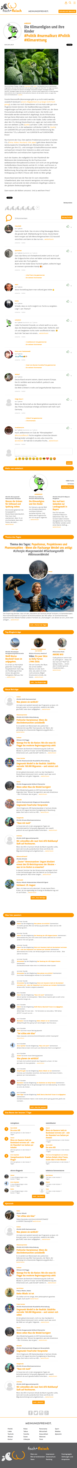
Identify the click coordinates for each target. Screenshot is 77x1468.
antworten (17, 243)
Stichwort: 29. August (26, 885)
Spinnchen (18, 250)
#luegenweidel (34, 551)
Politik (10, 1429)
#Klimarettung (35, 40)
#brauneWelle (44, 802)
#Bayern (67, 497)
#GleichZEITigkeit (42, 882)
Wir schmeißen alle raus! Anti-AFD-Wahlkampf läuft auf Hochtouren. (37, 842)
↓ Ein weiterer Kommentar (33, 278)
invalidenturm (19, 427)
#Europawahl (15, 497)
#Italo (62, 652)
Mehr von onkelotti (14, 468)
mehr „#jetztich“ (38, 1402)
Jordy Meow (27, 86)
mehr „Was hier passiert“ (38, 1107)
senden (69, 463)
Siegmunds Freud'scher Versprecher (32, 804)
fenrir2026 (13, 1128)
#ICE (23, 717)
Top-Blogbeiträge (13, 632)
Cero (47, 1189)
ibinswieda (20, 961)
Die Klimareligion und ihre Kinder (36, 502)
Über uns (33, 1454)
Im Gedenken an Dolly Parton (46, 1083)
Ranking (49, 1459)
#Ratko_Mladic (26, 1291)
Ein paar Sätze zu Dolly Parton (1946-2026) (38, 659)
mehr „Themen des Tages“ (38, 625)
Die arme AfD (15, 1130)
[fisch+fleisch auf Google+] (46, 1413)
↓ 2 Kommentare (30, 421)
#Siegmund (36, 802)
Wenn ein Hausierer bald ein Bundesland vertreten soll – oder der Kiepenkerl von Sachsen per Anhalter (22, 1144)
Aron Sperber (21, 1046)
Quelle (20, 94)
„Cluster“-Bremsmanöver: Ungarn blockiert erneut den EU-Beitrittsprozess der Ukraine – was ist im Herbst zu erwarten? (36, 864)
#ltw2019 (61, 497)
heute (35, 86)
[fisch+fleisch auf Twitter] (36, 1413)
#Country (37, 653)
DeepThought (21, 1071)
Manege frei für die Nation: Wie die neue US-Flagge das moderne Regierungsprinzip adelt (36, 744)
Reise (25, 1429)
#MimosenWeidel (38, 554)
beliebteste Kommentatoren (55, 1170)
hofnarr (19, 737)
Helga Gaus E (19, 399)
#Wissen (19, 740)
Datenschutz (50, 1457)
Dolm (18, 1030)
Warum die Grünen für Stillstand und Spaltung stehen (13, 504)
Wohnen (42, 1437)
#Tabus (19, 1291)
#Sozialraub (14, 652)
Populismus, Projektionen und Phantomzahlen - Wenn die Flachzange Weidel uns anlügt (38, 546)
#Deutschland (10, 498)
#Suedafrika (37, 761)
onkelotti (27, 23)
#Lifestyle (19, 551)
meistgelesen (14, 1123)
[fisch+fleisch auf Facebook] (30, 1413)
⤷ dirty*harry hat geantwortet (35, 275)
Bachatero (20, 1021)
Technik (11, 1434)
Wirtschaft (43, 1431)
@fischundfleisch (21, 435)
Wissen (10, 1437)
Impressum (50, 1454)
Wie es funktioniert (37, 1457)
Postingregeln (67, 1454)
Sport (57, 1429)
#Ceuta (24, 820)
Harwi (50, 571)
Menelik (19, 800)
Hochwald (20, 880)
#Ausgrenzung (10, 653)
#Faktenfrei (41, 784)
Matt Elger (15, 649)
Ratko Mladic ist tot (43, 1021)
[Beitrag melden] (68, 202)
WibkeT (17, 374)
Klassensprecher (22, 715)
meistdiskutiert (51, 1123)
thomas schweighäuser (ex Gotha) (38, 650)
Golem (19, 697)
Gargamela (20, 818)
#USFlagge (25, 740)
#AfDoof (34, 784)
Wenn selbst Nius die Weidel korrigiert (34, 786)
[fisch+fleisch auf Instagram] (41, 1413)
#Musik (24, 882)
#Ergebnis (56, 498)
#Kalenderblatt (32, 882)
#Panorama (57, 652)
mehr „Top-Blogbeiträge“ (38, 682)
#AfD (24, 699)
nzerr (16, 284)
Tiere (41, 1439)
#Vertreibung (45, 761)
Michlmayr (62, 649)
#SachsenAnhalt (31, 699)
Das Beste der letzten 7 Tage (18, 1112)
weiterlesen (9, 524)
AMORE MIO (58, 654)
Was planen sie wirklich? (27, 701)
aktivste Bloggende (16, 1170)
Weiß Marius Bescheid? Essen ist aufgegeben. (13, 659)
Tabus (25, 1431)
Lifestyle (26, 1439)
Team (32, 1459)
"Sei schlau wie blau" (26, 1033)
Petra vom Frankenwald (22, 351)
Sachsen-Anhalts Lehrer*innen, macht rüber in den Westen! (57, 1158)
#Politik (30, 35)
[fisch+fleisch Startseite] (38, 7)
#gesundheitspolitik (32, 838)
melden (23, 243)
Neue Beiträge (11, 689)
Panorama (43, 1429)
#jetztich (9, 1203)
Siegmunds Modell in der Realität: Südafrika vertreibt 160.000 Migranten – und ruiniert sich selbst (37, 766)
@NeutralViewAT (22, 856)
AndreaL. (19, 836)
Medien (58, 1431)
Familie (26, 1434)
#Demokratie (19, 653)
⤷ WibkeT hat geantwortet (33, 418)
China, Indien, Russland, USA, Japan (22, 142)
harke (17, 301)
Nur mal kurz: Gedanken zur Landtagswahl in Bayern (60, 505)
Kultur (10, 1439)
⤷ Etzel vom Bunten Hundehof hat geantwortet (40, 365)
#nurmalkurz (47, 35)
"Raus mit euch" (24, 822)
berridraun (49, 1175)
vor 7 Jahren (18, 228)
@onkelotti (19, 441)
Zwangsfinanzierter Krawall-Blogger (20, 1158)
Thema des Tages (13, 537)
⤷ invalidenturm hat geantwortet (35, 342)
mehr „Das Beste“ (38, 1196)
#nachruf (44, 653)
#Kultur (31, 653)
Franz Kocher (21, 758)
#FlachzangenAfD (54, 551)
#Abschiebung (33, 717)
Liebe (10, 1431)
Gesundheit (43, 1434)
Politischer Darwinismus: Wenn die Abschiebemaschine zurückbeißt (32, 721)
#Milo (27, 717)
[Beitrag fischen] (66, 217)
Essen (25, 1437)
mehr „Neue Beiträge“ (38, 898)
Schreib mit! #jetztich (67, 11)
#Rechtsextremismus (34, 820)
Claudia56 (18, 226)
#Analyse (18, 498)
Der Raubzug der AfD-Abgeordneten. (46, 935)
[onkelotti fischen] (67, 487)
